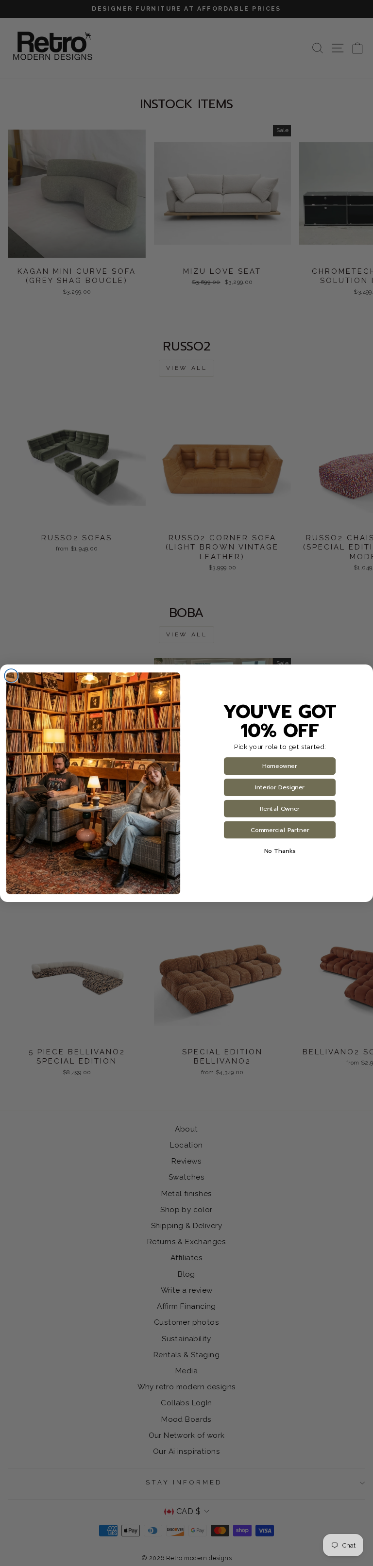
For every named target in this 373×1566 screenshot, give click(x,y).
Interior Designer (280, 787)
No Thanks (280, 851)
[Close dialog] (11, 676)
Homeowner (279, 766)
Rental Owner (280, 808)
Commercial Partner (280, 829)
